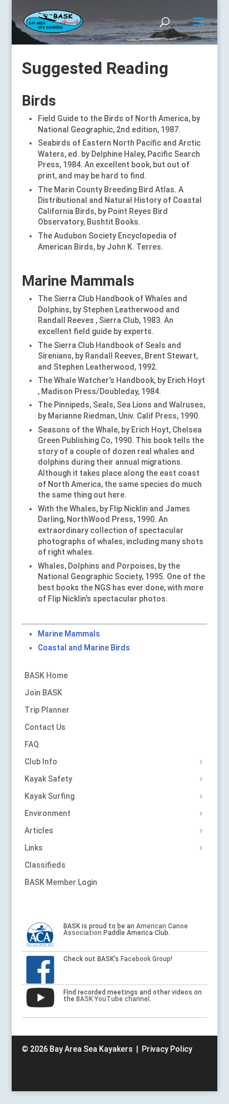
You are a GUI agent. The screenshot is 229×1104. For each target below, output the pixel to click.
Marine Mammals (69, 633)
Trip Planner (46, 710)
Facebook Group (146, 959)
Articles (38, 830)
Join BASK (43, 693)
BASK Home (46, 675)
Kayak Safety (48, 779)
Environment (47, 813)
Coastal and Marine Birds (84, 647)
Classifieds (45, 865)
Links (33, 848)
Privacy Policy (167, 1049)
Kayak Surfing (49, 796)
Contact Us (45, 727)
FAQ (31, 744)
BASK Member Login (60, 882)
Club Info (40, 761)
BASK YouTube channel (113, 999)
